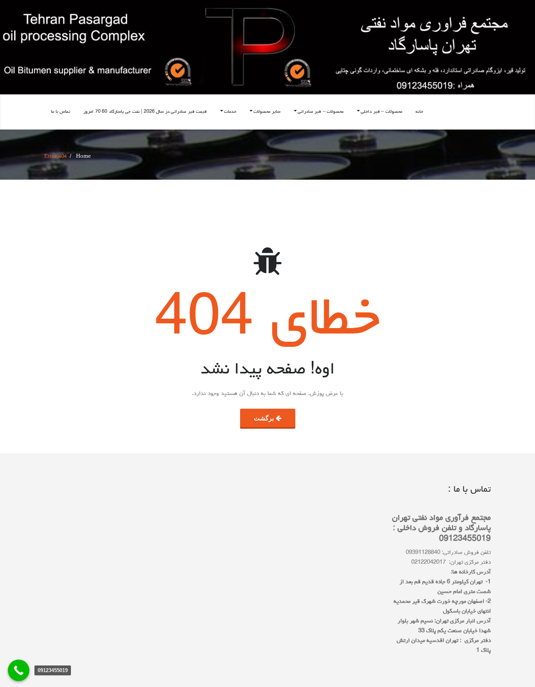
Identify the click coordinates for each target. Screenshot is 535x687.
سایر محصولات (266, 112)
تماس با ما (60, 112)
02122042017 (428, 562)
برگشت (264, 418)
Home (83, 157)
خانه (419, 112)
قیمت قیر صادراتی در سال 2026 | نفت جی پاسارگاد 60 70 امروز (145, 112)
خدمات (230, 112)
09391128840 (423, 553)
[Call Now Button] (18, 670)
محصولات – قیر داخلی (381, 112)
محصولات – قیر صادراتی (321, 112)
